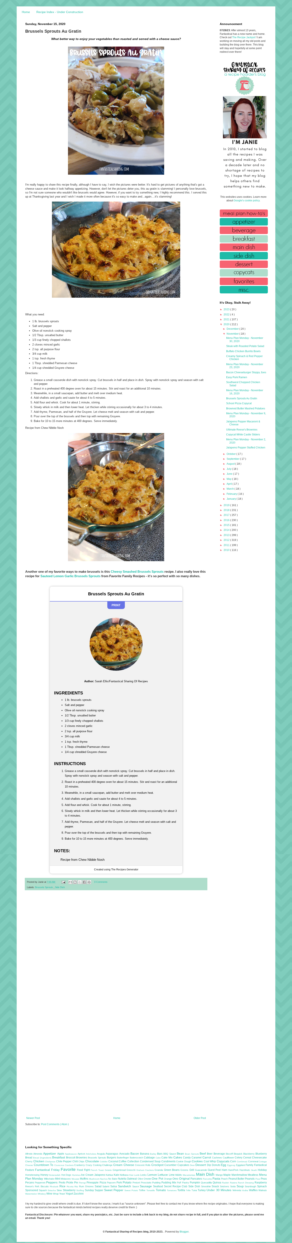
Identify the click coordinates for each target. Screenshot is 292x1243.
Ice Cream (87, 1174)
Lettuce (163, 1174)
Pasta (216, 1178)
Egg (224, 1165)
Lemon (152, 1174)
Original (184, 1178)
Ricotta (71, 1186)
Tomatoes (172, 1190)
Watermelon (31, 1194)
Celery (239, 1157)
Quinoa (217, 1182)
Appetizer (50, 1153)
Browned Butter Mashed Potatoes (245, 408)
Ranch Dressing (246, 1183)
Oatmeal (132, 1178)
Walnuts (262, 1190)
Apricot (82, 1153)
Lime (172, 1174)
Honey (44, 1174)
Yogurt (70, 1193)
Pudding (156, 1182)
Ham (225, 1169)
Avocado (124, 1153)
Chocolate (92, 1161)
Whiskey (42, 1194)
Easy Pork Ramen (236, 377)
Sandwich (125, 1186)
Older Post (200, 1118)
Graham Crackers (145, 1170)
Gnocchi (131, 1170)
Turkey (202, 1190)
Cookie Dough (184, 1161)
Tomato (161, 1190)
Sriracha (52, 1190)
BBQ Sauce (170, 1153)
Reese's (30, 1186)
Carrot (207, 1157)
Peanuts (250, 1178)
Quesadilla (207, 1182)
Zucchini (79, 1193)
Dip (209, 1165)
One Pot (158, 1178)
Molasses (66, 1178)
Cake (159, 1158)
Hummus (76, 1175)
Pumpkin (195, 1182)
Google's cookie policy (247, 200)
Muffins (84, 1178)
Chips (81, 1161)
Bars (160, 1153)
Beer (210, 1153)
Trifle (189, 1190)
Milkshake (49, 1178)
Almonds (38, 1153)
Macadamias (189, 1175)
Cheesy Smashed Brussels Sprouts (137, 571)
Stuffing (80, 1190)
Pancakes (196, 1178)
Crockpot (158, 1165)
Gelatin (109, 1170)
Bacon (135, 1153)
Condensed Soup (150, 1161)
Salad (99, 1186)
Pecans (30, 1182)
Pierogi (83, 1183)
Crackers (69, 1165)
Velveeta (237, 1190)
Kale (117, 1174)
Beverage (220, 1153)
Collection (133, 1161)
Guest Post (215, 1169)
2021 (227, 319)
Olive (141, 1178)
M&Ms (179, 1175)
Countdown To (44, 1165)
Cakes (178, 1157)
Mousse (76, 1179)
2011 (227, 545)
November (233, 333)
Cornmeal (253, 1161)
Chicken (39, 1161)
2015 (227, 525)
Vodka (245, 1190)
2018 (227, 510)
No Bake (113, 1178)
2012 (227, 540)
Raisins (234, 1183)
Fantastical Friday (48, 1169)
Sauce (136, 1186)
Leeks (143, 1175)
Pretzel (137, 1182)
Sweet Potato (131, 1190)
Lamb (137, 1175)
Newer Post (33, 1118)
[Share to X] (80, 882)
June (230, 473)
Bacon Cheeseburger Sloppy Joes (246, 372)
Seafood (158, 1186)
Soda (233, 1186)
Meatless (253, 1174)
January (232, 498)
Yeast (62, 1193)
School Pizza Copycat (239, 403)
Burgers (112, 1157)
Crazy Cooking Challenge (99, 1165)
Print (116, 605)
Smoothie (206, 1186)
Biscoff (230, 1153)
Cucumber (170, 1165)
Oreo (176, 1178)
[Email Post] (63, 882)
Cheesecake (259, 1157)
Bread (29, 1157)
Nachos (104, 1179)
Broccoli (71, 1157)
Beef (203, 1153)
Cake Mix (167, 1157)
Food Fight (84, 1169)
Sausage (146, 1186)
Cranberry (80, 1165)
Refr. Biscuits (42, 1186)
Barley (153, 1154)
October (231, 453)
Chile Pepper (64, 1161)
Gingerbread (120, 1170)
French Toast (98, 1170)
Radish (226, 1183)
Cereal (247, 1157)
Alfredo (29, 1153)
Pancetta (207, 1179)
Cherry (29, 1161)
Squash (43, 1190)
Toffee (142, 1190)
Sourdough (251, 1186)
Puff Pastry (183, 1182)
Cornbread (242, 1161)
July (229, 468)
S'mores (90, 1186)
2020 (227, 324)
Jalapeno (100, 1174)
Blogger (184, 1231)
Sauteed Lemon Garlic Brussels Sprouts (70, 576)
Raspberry (261, 1182)
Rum (82, 1186)
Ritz (76, 1186)
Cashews (217, 1157)
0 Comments (101, 882)
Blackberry (249, 1153)
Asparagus (112, 1153)
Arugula (101, 1153)
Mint (58, 1178)
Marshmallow (240, 1174)
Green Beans (172, 1169)
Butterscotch (137, 1157)
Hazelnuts (245, 1170)
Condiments (168, 1161)
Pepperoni (40, 1182)
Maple (227, 1174)
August (231, 463)
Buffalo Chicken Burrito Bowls (243, 351)
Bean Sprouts (192, 1154)
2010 (227, 550)
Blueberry (261, 1153)
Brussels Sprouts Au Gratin (241, 398)
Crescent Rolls (143, 1165)
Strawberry (69, 1190)
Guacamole (201, 1170)
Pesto (62, 1182)
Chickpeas (50, 1161)
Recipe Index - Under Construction (59, 12)
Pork (120, 1182)
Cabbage (150, 1157)
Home (26, 12)
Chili (75, 1161)
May (229, 478)
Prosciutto (146, 1182)
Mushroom (94, 1179)
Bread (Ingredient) (42, 1158)
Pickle (70, 1182)
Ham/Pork (233, 1170)
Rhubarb (54, 1186)
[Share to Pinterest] (89, 882)
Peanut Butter (237, 1178)
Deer (193, 1165)
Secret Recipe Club (176, 1186)
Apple (61, 1153)
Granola (159, 1170)
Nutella (122, 1178)
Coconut (113, 1161)
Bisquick (238, 1153)
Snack (216, 1186)
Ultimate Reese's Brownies (241, 429)
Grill (192, 1169)
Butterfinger (123, 1157)
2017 (227, 515)
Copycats (223, 1161)
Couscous (59, 1165)
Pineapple (93, 1182)
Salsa (114, 1186)
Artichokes (91, 1154)
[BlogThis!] (75, 882)
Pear (258, 1179)
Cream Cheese (124, 1165)
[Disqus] (116, 949)
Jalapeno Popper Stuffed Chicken (245, 447)
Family (250, 1165)
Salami (106, 1186)
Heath (254, 1170)
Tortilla (181, 1190)
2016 (227, 520)
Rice (63, 1186)
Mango (220, 1175)
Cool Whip (210, 1161)
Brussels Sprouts (44, 887)
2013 (227, 535)
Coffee (123, 1161)
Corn (233, 1161)
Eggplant (241, 1165)
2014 (227, 530)
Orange (168, 1178)
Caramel (197, 1157)
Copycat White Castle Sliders (243, 434)
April (230, 483)
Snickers (225, 1186)
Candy (187, 1157)
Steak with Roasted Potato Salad (245, 346)
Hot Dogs (66, 1175)
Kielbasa (124, 1175)
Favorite (69, 1169)
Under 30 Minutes (219, 1190)
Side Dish (60, 887)
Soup (241, 1186)
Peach (224, 1178)
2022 (227, 314)
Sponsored (32, 1190)
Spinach (262, 1186)
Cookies (198, 1161)
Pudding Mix (169, 1182)
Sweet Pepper (114, 1190)
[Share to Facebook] (84, 882)
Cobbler (104, 1161)
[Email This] (70, 882)
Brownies (82, 1157)
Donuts (216, 1165)
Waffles (253, 1190)
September (233, 458)
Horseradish (55, 1175)
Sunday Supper (94, 1190)
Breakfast (59, 1157)
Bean (181, 1153)
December (233, 328)
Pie (76, 1182)
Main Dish (206, 1174)
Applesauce (71, 1154)
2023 (227, 309)
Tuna (195, 1190)
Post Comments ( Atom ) (55, 1124)
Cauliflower (229, 1157)
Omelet (148, 1178)
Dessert (201, 1165)
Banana (145, 1153)
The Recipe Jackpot (244, 37)
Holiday (262, 1169)
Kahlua (110, 1175)
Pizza (103, 1182)
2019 (227, 505)
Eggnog (231, 1165)
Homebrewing (32, 1175)
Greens (184, 1170)
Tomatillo (151, 1190)
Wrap (56, 1193)
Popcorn (112, 1182)
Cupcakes (183, 1165)
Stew (60, 1190)
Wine (49, 1193)
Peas (264, 1178)
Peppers (52, 1182)
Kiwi (131, 1175)
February (232, 493)
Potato (128, 1182)
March (230, 488)
